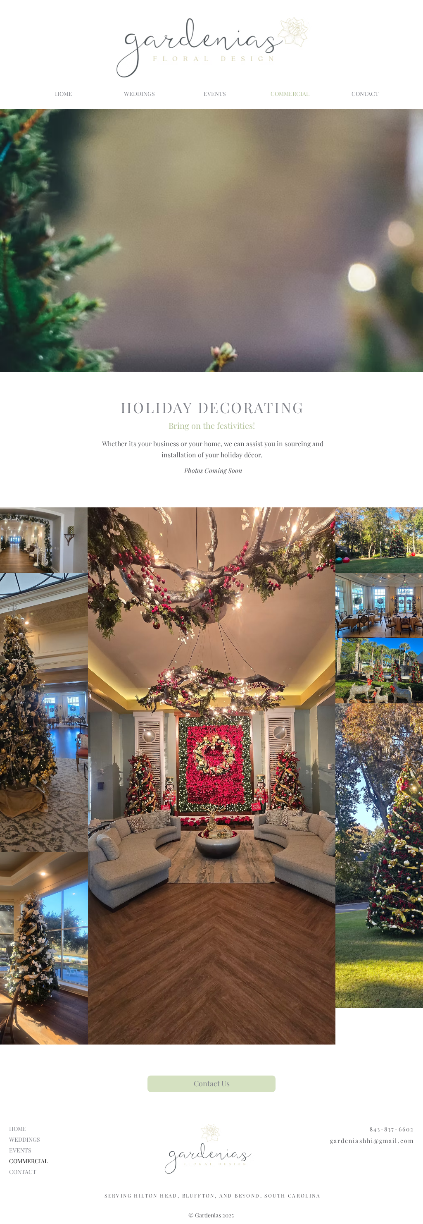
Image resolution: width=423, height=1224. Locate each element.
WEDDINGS (24, 1139)
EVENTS (20, 1150)
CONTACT (22, 1172)
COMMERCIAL (28, 1161)
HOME (17, 1129)
